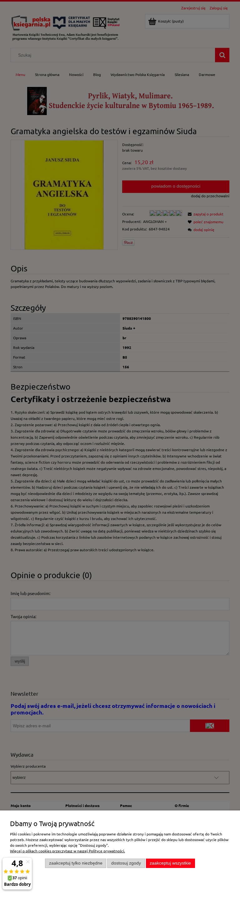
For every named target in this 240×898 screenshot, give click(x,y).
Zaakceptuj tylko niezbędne (75, 863)
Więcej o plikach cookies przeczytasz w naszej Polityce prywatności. (67, 850)
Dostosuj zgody (126, 863)
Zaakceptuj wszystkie (170, 863)
